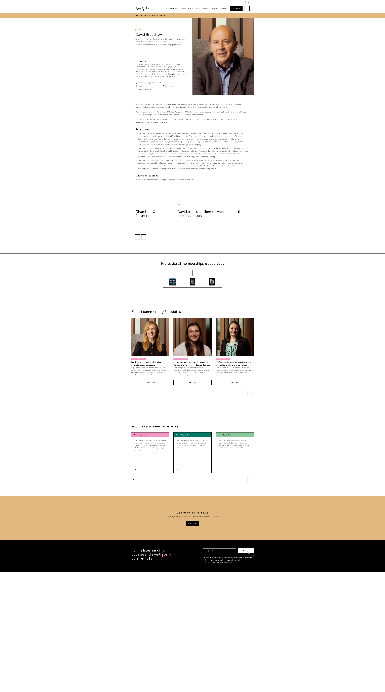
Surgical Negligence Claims (165, 76)
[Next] (143, 236)
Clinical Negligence (142, 64)
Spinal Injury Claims (147, 76)
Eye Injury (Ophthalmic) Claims (161, 69)
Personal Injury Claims (157, 64)
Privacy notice (227, 562)
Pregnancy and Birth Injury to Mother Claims (156, 74)
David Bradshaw (159, 16)
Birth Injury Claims (156, 67)
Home (137, 16)
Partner (138, 30)
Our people (147, 16)
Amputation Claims (142, 67)
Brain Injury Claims (169, 67)
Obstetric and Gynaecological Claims (162, 72)
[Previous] (137, 236)
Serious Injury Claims (173, 64)
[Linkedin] (249, 2)
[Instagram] (245, 2)
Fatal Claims (176, 69)
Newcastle (141, 86)
